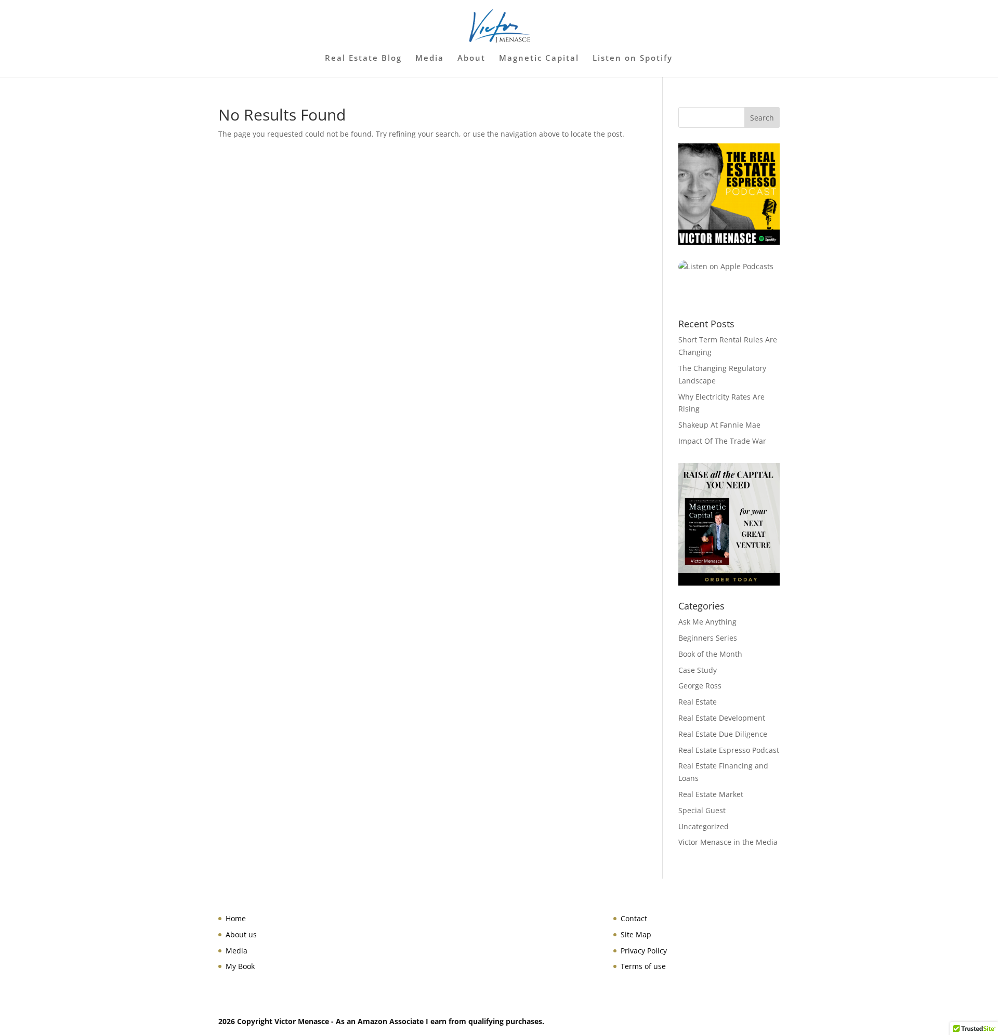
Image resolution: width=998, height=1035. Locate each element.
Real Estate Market (710, 794)
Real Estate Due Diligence (722, 734)
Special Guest (702, 810)
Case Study (697, 670)
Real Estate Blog (363, 58)
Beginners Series (707, 638)
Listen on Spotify (633, 58)
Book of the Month (710, 654)
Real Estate (697, 702)
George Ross (699, 686)
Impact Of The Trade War (722, 441)
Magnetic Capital (539, 58)
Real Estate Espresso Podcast (728, 750)
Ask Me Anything (707, 622)
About (471, 58)
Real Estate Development (721, 718)
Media (429, 58)
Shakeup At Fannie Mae (719, 425)
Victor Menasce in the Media (728, 842)
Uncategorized (703, 826)
